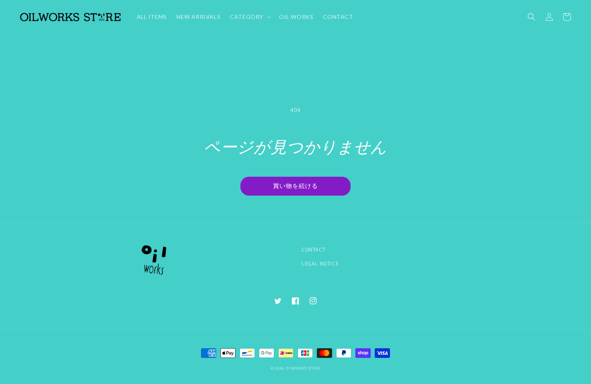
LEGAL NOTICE (320, 263)
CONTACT (313, 249)
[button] (531, 17)
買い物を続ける (295, 185)
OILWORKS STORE (303, 368)
